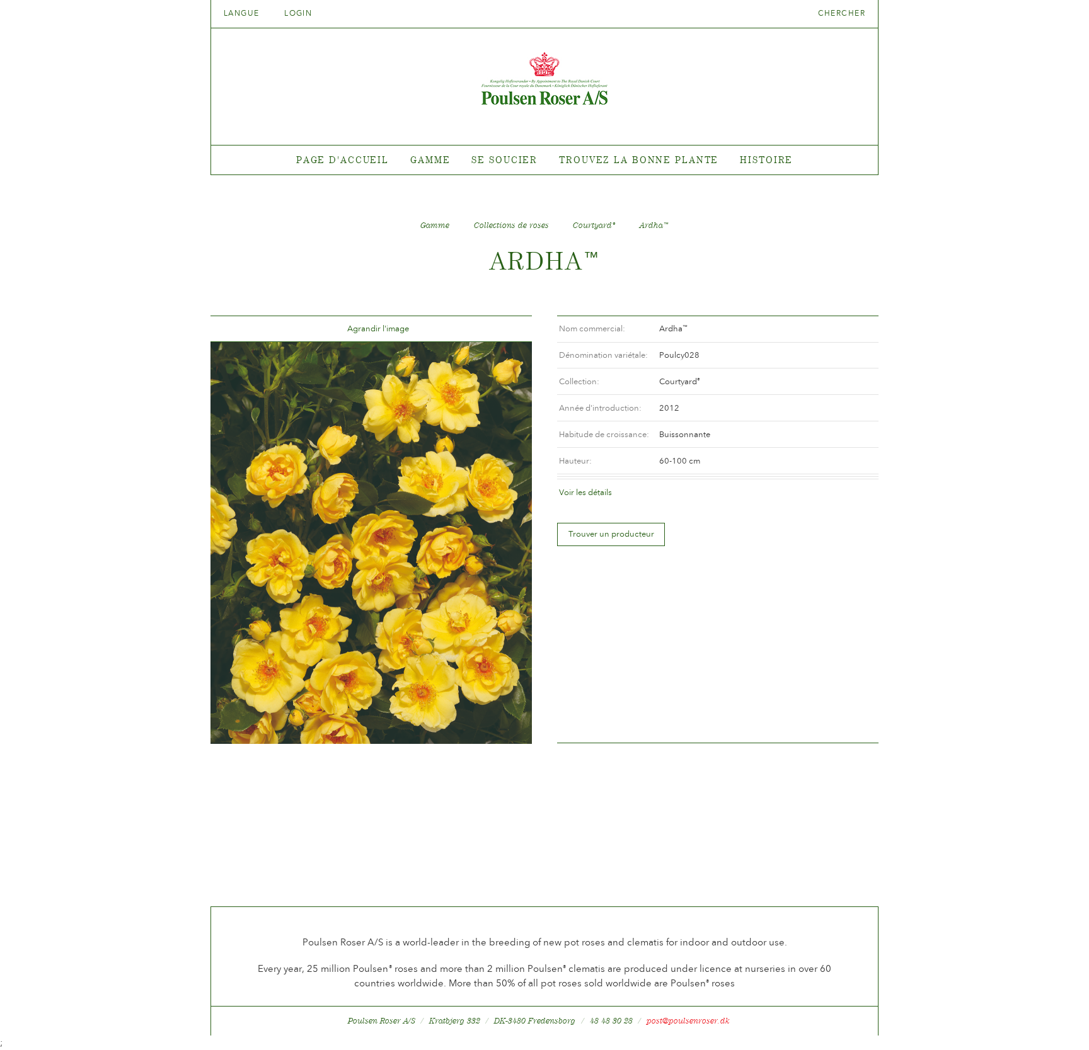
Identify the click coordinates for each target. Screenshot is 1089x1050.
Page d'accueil (342, 159)
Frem (507, 329)
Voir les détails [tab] (585, 492)
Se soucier (504, 159)
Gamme (430, 159)
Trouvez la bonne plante (638, 159)
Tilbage (235, 329)
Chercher (842, 13)
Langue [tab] (243, 13)
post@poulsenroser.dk (688, 1020)
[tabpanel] (544, 160)
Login (298, 13)
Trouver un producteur (611, 534)
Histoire (766, 159)
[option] (371, 543)
